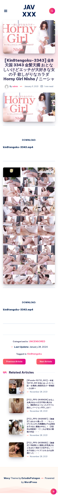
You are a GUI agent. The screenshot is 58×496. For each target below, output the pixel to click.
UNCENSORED (37, 341)
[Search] (52, 11)
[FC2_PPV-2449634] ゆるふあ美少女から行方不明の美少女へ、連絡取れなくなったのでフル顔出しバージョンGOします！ (40, 403)
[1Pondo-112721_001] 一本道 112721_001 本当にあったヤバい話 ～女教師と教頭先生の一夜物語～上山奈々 (40, 384)
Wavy (7, 478)
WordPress (30, 482)
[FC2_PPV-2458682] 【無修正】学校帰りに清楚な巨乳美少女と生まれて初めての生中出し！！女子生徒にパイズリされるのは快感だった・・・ (40, 448)
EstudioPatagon (31, 478)
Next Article (46, 361)
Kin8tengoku (34, 353)
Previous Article (14, 361)
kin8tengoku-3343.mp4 (18, 147)
